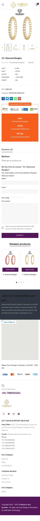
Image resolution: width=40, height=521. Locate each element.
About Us (5, 459)
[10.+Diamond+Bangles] (7, 98)
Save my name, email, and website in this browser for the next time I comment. (20, 228)
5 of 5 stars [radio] (22, 198)
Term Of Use (6, 482)
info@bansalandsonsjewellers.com (19, 434)
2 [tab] (18, 282)
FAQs (3, 462)
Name (4, 178)
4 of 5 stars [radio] (20, 198)
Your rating (6, 198)
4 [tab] (23, 282)
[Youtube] (19, 414)
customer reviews (17, 62)
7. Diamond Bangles (29, 274)
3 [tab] (21, 282)
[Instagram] (14, 414)
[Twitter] (9, 414)
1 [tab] (16, 282)
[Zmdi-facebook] (4, 414)
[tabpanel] (10, 264)
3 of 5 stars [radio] (17, 198)
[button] (20, 104)
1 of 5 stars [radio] (12, 198)
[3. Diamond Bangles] (10, 258)
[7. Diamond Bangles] (30, 258)
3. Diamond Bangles (10, 274)
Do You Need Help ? (9, 389)
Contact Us (5, 479)
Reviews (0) (7, 149)
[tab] (8, 150)
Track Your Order (7, 475)
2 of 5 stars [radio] (15, 198)
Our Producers (7, 466)
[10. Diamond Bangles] (3, 98)
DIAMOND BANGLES (16, 93)
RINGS (4, 492)
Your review (6, 201)
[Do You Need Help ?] (3, 385)
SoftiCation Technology (12, 510)
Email (4, 187)
